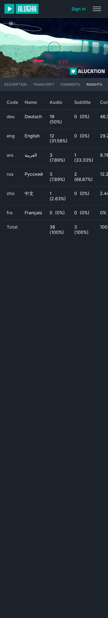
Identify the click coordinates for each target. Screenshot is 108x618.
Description (15, 84)
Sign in (78, 9)
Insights (94, 84)
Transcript (43, 84)
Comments (70, 84)
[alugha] (21, 9)
